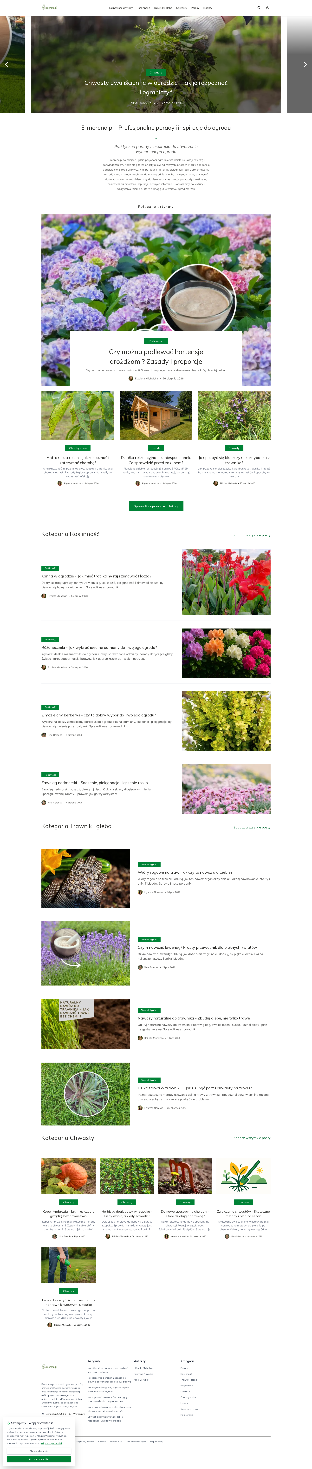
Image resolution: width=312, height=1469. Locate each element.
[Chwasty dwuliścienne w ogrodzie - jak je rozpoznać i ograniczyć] (156, 64)
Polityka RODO (117, 1441)
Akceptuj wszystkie (39, 1459)
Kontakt (102, 1441)
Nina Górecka (141, 1379)
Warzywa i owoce (190, 1409)
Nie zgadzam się (39, 1451)
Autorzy (140, 1361)
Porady (195, 7)
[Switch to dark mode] (268, 8)
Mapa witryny (156, 1441)
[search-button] (259, 8)
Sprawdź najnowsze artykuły (156, 506)
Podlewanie (156, 341)
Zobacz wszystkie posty (252, 535)
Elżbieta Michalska (143, 1368)
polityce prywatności (51, 1443)
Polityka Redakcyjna (136, 1441)
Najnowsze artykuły (121, 7)
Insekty (207, 7)
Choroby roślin (78, 448)
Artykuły (94, 1361)
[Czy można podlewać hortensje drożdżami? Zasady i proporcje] (156, 300)
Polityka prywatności (84, 1441)
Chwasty (181, 7)
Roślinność (143, 7)
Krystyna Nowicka (143, 1373)
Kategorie (188, 1361)
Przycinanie (187, 1385)
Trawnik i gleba (163, 7)
